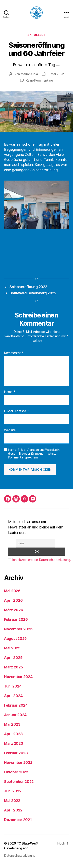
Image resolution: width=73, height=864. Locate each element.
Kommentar (13, 353)
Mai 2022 (12, 800)
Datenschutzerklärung (19, 855)
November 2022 (18, 762)
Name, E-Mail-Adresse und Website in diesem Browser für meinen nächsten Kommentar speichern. (34, 453)
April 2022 (13, 810)
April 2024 (13, 696)
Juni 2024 (13, 686)
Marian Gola (29, 74)
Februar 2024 (16, 705)
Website (10, 430)
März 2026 (13, 610)
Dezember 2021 (18, 820)
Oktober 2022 (16, 772)
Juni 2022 (12, 791)
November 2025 (18, 629)
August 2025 (15, 638)
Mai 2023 (12, 724)
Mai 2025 (12, 648)
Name (9, 392)
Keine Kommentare (39, 80)
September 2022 (19, 781)
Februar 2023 (16, 753)
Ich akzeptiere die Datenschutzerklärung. (41, 560)
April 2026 (13, 600)
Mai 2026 (12, 591)
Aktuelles (37, 35)
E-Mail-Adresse (16, 411)
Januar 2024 (15, 715)
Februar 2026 (16, 619)
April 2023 (13, 734)
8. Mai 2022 (55, 74)
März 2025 (13, 667)
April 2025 (13, 657)
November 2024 (18, 677)
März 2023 (13, 743)
